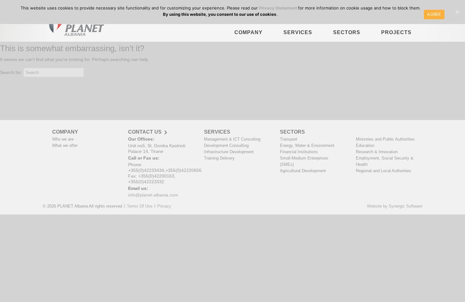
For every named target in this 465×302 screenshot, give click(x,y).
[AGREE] (457, 12)
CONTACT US (145, 132)
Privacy (164, 206)
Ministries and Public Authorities (385, 139)
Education (365, 145)
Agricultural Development (303, 170)
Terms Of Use (139, 206)
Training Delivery (219, 158)
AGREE (434, 14)
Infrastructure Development (229, 151)
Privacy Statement (278, 7)
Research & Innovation (377, 151)
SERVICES (297, 32)
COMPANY (248, 32)
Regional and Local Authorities (383, 170)
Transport (288, 139)
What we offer (65, 145)
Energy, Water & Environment (307, 145)
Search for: (11, 72)
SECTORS (346, 32)
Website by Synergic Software (394, 206)
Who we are (63, 139)
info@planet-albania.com (153, 194)
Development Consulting (226, 145)
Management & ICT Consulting (232, 139)
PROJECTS (396, 32)
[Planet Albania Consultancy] (74, 27)
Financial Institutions (299, 151)
